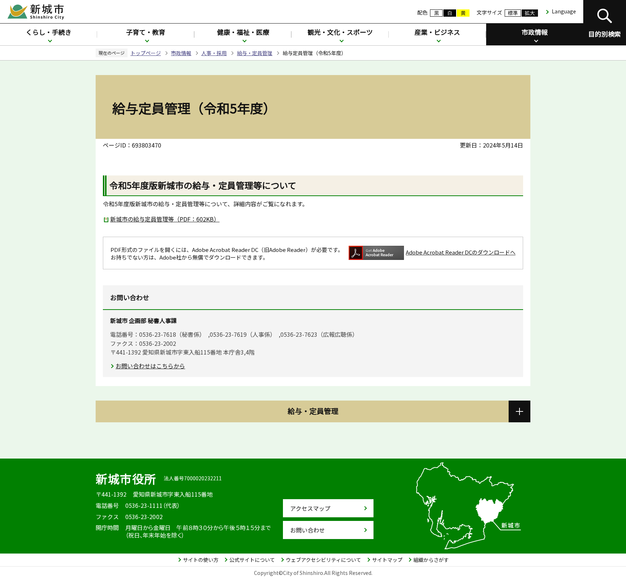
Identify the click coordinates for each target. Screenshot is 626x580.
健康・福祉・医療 (243, 32)
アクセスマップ (310, 508)
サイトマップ (387, 559)
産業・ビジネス (437, 32)
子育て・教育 (145, 32)
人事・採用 (214, 53)
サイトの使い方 (200, 559)
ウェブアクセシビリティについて (323, 559)
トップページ (145, 53)
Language (564, 11)
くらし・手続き (48, 32)
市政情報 (535, 32)
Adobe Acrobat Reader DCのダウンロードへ (461, 252)
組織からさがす (431, 559)
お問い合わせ (307, 530)
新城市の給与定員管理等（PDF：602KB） (165, 219)
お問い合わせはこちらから (150, 365)
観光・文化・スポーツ (340, 32)
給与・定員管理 (254, 53)
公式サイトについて (252, 559)
